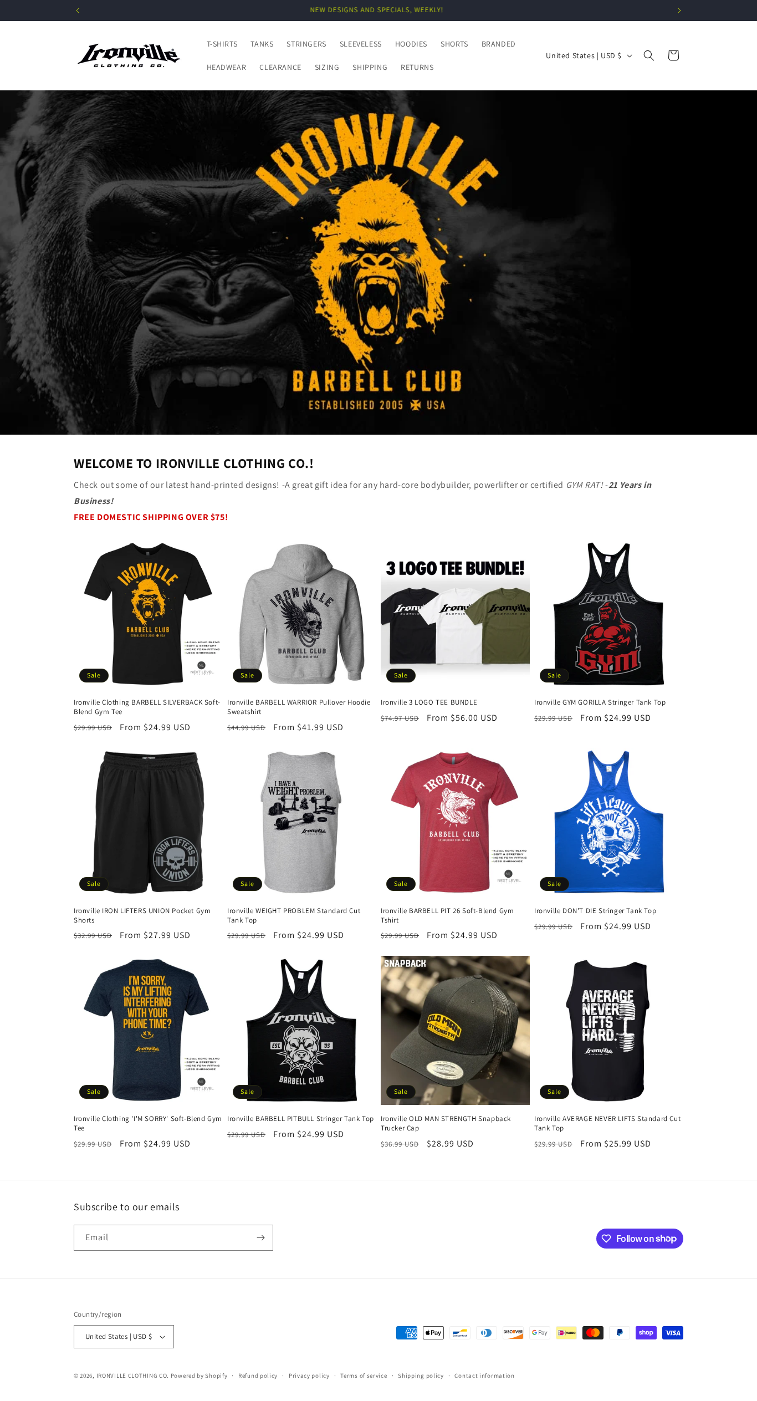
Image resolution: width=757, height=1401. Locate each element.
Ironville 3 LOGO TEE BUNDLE (429, 702)
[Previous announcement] (77, 10)
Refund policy (258, 1375)
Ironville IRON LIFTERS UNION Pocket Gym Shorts (142, 915)
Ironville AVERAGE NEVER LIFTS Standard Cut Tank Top (607, 1123)
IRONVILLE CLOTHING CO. (132, 1375)
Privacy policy (309, 1375)
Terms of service (363, 1375)
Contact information (484, 1375)
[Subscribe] (260, 1238)
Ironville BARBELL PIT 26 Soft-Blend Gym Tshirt (447, 915)
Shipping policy (421, 1375)
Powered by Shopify (199, 1375)
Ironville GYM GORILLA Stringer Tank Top (600, 702)
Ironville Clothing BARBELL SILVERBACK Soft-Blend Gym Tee (147, 707)
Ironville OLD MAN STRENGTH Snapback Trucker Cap (446, 1123)
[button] (649, 55)
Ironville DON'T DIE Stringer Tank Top (595, 910)
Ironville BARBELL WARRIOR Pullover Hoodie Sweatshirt (299, 707)
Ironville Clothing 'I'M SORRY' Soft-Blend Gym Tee (148, 1123)
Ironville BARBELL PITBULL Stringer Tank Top (300, 1118)
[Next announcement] (679, 10)
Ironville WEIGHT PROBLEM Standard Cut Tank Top (293, 915)
